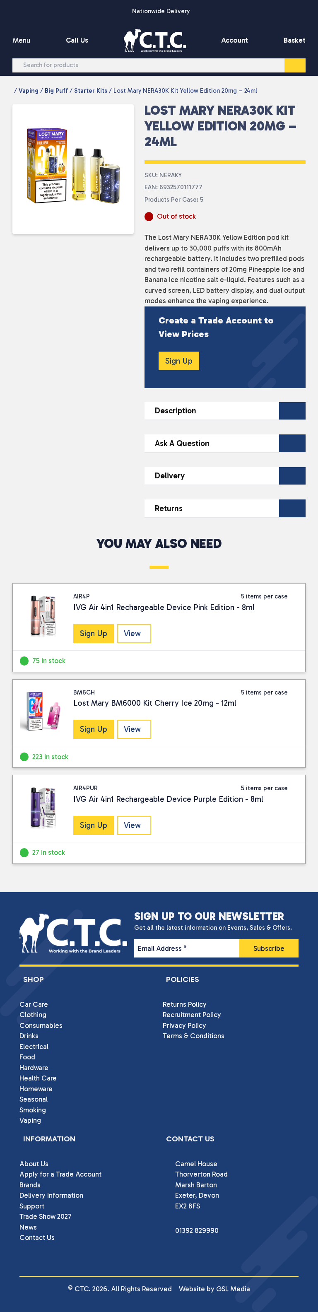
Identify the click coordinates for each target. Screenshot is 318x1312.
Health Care (38, 1078)
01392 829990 (197, 1230)
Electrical (33, 1046)
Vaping (29, 90)
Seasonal (33, 1099)
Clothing (32, 1015)
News (28, 1227)
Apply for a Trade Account (60, 1174)
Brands (30, 1185)
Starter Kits (90, 90)
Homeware (36, 1089)
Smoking (32, 1110)
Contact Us (37, 1237)
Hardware (33, 1068)
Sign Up (179, 361)
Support (31, 1206)
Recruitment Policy (192, 1015)
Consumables (41, 1025)
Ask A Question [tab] (182, 443)
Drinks (29, 1036)
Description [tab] (175, 410)
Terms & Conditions (193, 1036)
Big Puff (56, 90)
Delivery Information (51, 1195)
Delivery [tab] (170, 475)
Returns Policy (185, 1004)
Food (27, 1057)
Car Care (33, 1004)
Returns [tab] (169, 508)
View (132, 633)
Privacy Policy (184, 1025)
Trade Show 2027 (45, 1216)
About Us (33, 1164)
